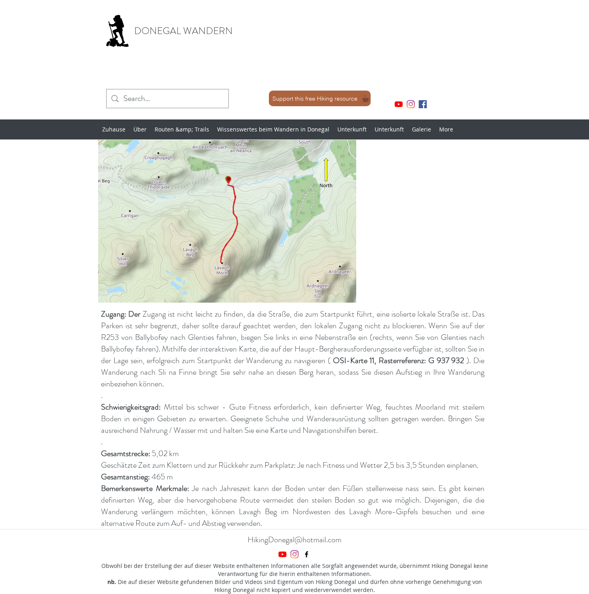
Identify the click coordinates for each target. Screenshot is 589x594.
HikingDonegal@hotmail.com (294, 540)
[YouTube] (399, 104)
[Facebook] (423, 104)
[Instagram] (411, 104)
